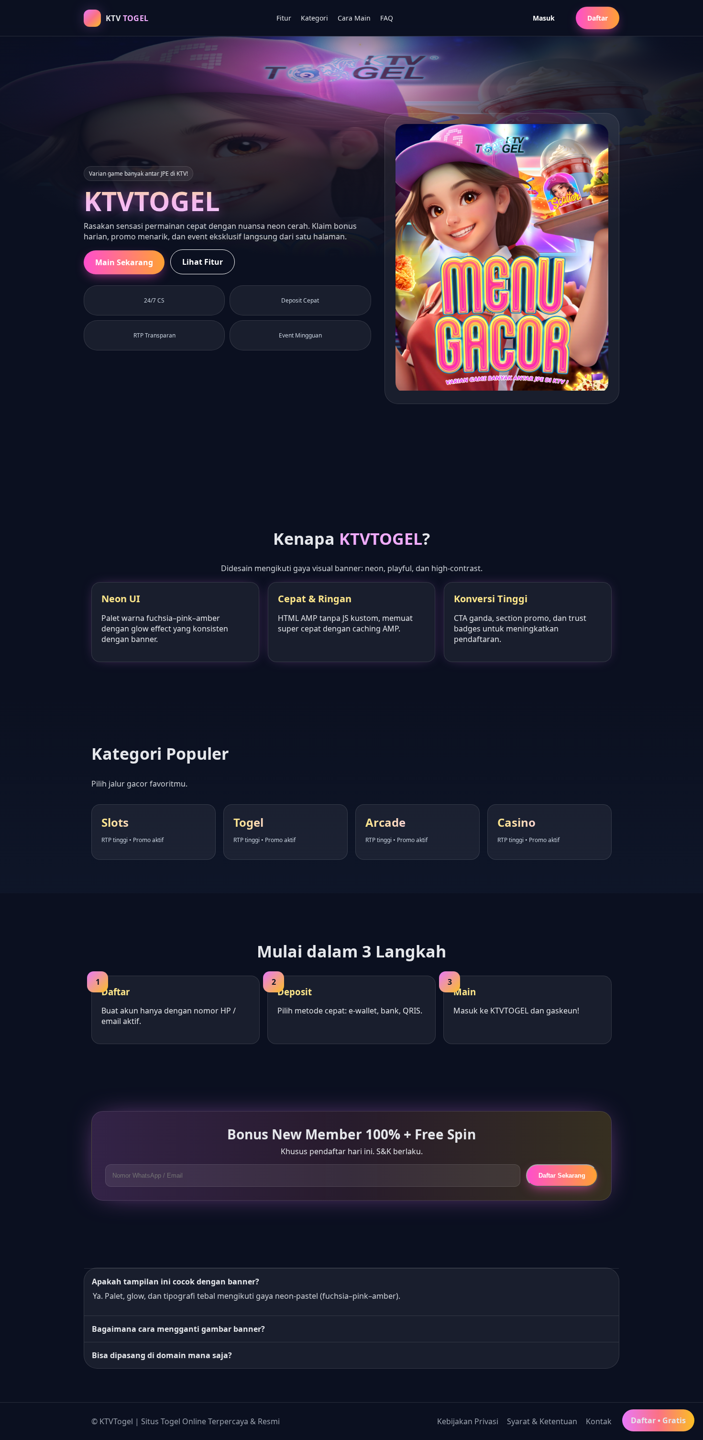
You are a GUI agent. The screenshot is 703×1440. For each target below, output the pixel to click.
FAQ (386, 17)
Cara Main (354, 17)
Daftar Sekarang (561, 1175)
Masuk (544, 17)
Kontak (599, 1421)
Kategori (314, 17)
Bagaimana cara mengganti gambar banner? (178, 1329)
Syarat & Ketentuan (542, 1421)
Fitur (283, 17)
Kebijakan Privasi (467, 1421)
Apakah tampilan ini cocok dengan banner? (175, 1281)
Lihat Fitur (202, 262)
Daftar (597, 17)
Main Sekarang (124, 262)
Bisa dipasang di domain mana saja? (162, 1355)
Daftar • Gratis (658, 1420)
